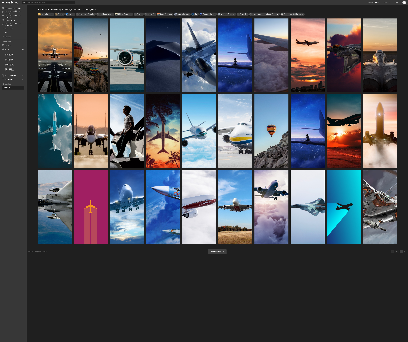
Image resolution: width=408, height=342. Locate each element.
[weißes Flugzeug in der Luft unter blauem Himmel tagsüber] (199, 131)
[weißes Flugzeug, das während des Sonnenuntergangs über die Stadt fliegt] (308, 55)
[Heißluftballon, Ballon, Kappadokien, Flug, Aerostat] (91, 55)
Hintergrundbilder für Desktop (13, 16)
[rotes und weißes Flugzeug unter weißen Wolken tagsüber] (199, 207)
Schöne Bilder (10, 20)
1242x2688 (9, 54)
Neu (6, 33)
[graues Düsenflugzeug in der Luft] (308, 207)
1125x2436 (9, 59)
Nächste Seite (216, 252)
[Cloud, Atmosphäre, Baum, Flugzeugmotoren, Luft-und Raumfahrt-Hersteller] (163, 131)
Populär (8, 37)
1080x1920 (9, 64)
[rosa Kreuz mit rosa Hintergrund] (91, 207)
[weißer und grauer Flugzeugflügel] (271, 55)
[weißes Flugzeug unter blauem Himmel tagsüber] (127, 207)
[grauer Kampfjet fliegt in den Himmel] (199, 55)
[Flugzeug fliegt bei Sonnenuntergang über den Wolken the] (344, 131)
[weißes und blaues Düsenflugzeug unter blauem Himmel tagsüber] (163, 207)
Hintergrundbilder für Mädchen (13, 24)
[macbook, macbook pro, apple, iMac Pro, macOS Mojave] (163, 55)
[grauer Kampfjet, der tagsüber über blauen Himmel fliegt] (55, 207)
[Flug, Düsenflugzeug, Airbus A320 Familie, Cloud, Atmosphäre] (55, 131)
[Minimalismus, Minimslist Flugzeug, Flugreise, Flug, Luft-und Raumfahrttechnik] (344, 207)
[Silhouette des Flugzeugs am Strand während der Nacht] (308, 131)
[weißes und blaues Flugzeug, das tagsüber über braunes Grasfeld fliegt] (235, 207)
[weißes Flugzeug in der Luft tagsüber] (380, 131)
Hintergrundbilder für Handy (13, 12)
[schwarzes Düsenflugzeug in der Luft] (344, 55)
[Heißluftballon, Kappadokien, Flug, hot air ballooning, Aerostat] (271, 131)
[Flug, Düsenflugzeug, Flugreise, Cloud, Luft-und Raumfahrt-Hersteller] (55, 55)
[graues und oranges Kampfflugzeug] (380, 207)
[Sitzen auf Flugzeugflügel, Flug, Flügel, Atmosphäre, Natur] (235, 55)
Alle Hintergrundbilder (13, 8)
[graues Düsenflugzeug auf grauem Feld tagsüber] (91, 131)
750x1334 (8, 69)
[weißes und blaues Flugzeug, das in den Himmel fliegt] (271, 207)
